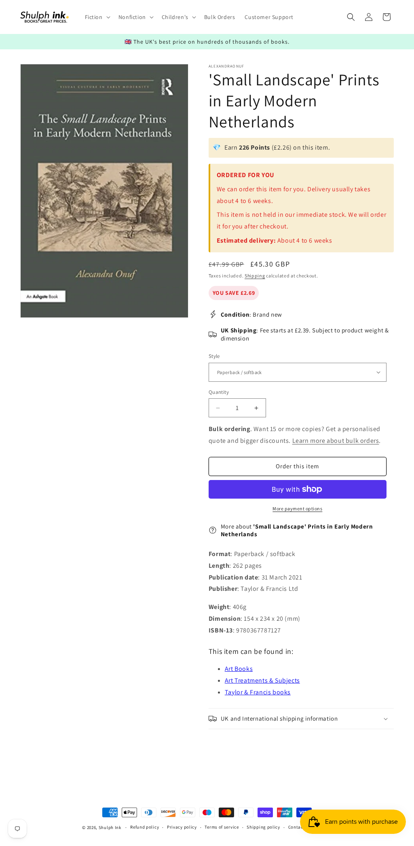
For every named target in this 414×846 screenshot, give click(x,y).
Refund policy (144, 827)
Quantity (219, 392)
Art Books (239, 668)
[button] (97, 16)
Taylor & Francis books (258, 692)
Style (214, 356)
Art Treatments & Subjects (262, 680)
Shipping (255, 276)
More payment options (297, 508)
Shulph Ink (110, 827)
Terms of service (222, 827)
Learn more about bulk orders (335, 440)
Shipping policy (263, 827)
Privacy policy (182, 827)
